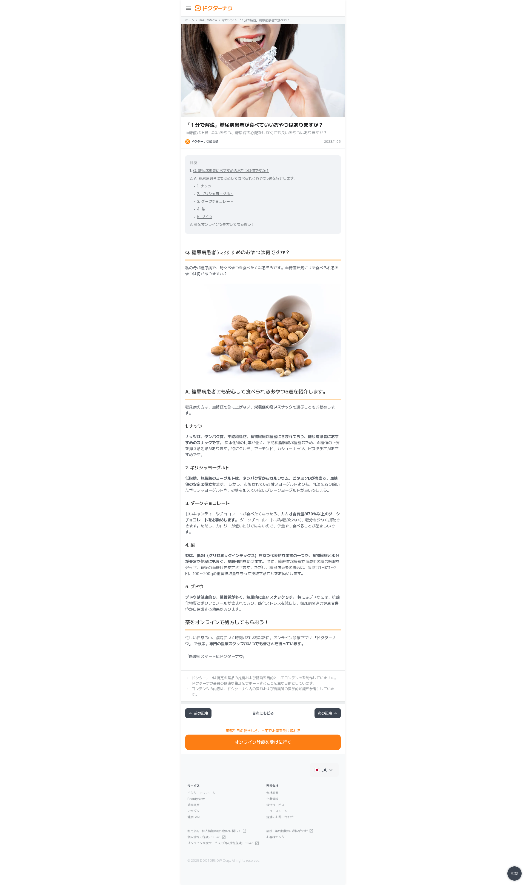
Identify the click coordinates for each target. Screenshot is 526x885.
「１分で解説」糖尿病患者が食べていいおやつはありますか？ (265, 20)
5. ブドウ (204, 217)
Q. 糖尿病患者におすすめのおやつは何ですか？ (231, 171)
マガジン (228, 20)
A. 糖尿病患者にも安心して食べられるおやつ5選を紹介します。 (245, 178)
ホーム (189, 20)
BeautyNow (208, 20)
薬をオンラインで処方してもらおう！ (224, 224)
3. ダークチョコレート (215, 201)
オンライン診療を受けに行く (263, 742)
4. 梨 (201, 209)
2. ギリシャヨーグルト (215, 194)
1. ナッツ (204, 186)
